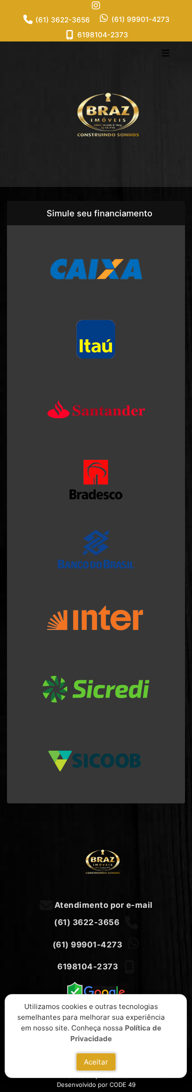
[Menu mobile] (96, 114)
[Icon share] (96, 5)
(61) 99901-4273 (140, 19)
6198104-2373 (102, 34)
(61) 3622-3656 (62, 19)
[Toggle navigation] (165, 54)
